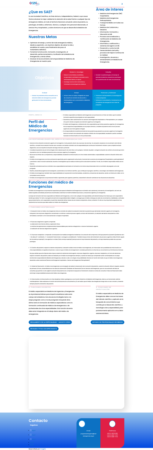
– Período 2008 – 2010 (102, 366)
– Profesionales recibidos (72, 365)
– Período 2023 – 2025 (103, 397)
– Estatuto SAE (68, 357)
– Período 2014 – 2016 (102, 379)
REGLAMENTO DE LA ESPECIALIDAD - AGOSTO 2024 (50, 322)
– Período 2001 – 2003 (102, 353)
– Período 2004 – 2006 (103, 358)
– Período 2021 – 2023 (102, 392)
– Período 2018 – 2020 (102, 388)
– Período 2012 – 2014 (102, 375)
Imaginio (43, 449)
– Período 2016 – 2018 (102, 384)
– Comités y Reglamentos (72, 361)
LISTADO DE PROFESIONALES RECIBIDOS (107, 322)
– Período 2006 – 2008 (103, 362)
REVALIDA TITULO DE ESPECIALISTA (43, 329)
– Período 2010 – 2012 (102, 371)
